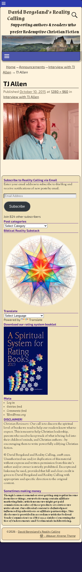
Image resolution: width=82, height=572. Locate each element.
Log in (11, 403)
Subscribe (17, 206)
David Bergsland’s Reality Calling (38, 15)
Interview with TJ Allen (21, 97)
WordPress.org (16, 415)
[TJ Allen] (41, 134)
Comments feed (16, 411)
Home (11, 67)
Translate (35, 320)
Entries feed (14, 407)
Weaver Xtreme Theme (60, 535)
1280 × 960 (59, 91)
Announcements (32, 67)
